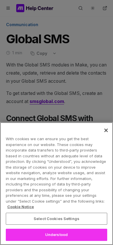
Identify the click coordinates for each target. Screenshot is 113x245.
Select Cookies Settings (56, 218)
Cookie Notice (20, 206)
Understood (56, 234)
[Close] (106, 130)
